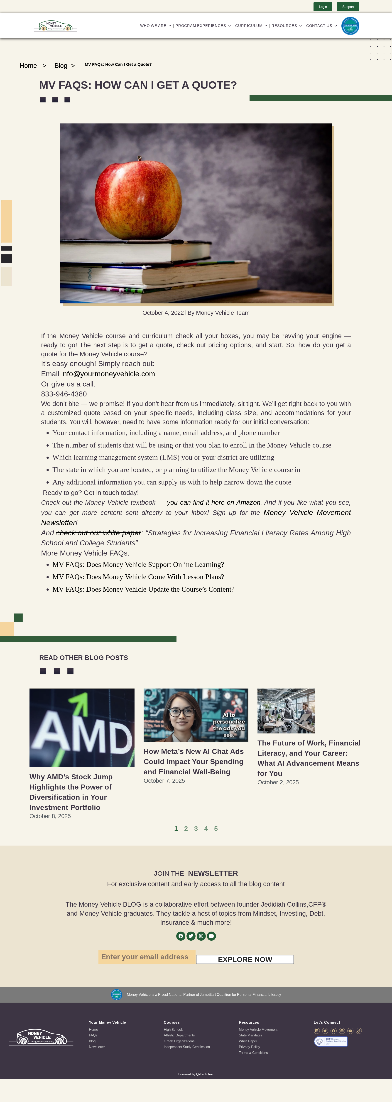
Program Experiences (201, 26)
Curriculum (248, 26)
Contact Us (319, 26)
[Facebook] (180, 936)
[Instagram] (201, 936)
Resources (284, 26)
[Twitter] (191, 936)
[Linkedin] (317, 1031)
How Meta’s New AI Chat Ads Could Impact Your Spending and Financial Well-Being (194, 761)
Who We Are (153, 26)
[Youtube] (211, 936)
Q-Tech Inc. (205, 1074)
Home (28, 65)
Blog (60, 65)
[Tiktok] (359, 1031)
